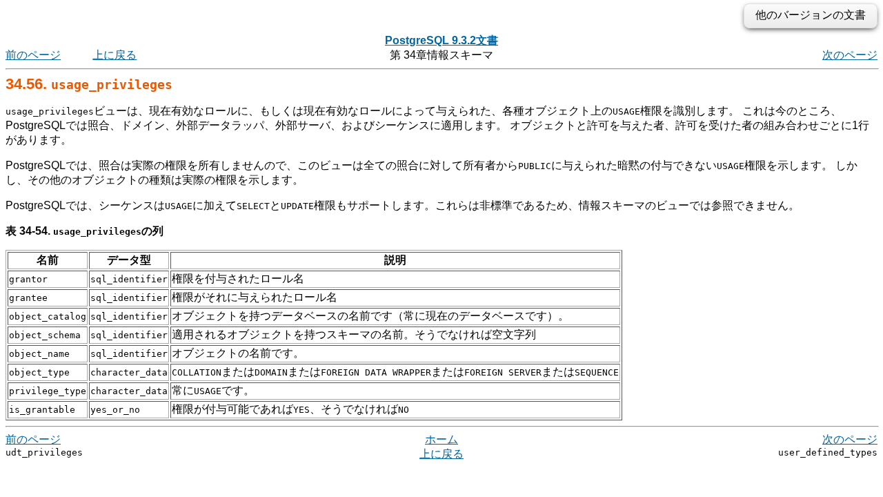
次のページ (849, 55)
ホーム (441, 439)
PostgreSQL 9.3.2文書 (441, 40)
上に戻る (114, 55)
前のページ (33, 55)
